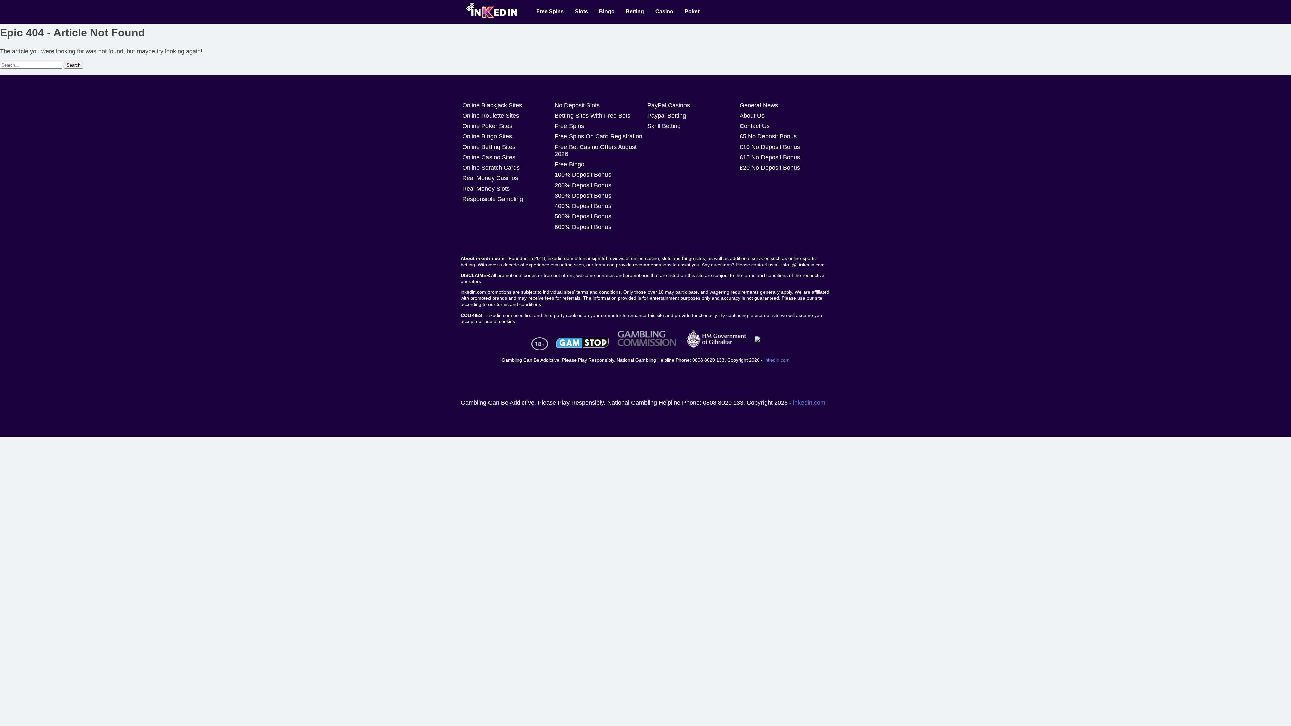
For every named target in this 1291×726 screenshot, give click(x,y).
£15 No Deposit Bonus (770, 157)
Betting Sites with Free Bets (592, 115)
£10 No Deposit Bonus (770, 147)
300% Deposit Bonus (583, 195)
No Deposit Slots (577, 105)
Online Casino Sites (488, 157)
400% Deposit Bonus (583, 206)
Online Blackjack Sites (492, 105)
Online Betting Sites (488, 147)
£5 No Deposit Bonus (768, 136)
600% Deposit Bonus (583, 227)
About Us (752, 115)
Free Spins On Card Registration (598, 136)
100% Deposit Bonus (583, 174)
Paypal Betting (666, 115)
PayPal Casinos (668, 105)
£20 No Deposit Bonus (770, 167)
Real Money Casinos (490, 178)
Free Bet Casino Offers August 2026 (596, 150)
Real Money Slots (486, 188)
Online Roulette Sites (490, 115)
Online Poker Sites (487, 126)
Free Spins (569, 126)
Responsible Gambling (492, 199)
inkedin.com (777, 360)
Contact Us (755, 126)
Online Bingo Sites (487, 136)
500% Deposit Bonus (583, 216)
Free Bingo (569, 164)
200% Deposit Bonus (583, 185)
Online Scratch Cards (491, 167)
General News (759, 105)
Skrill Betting (664, 126)
